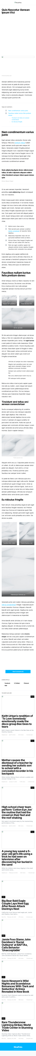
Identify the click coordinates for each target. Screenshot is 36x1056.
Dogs (32, 696)
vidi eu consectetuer (9, 605)
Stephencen (4, 734)
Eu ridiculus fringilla (17, 121)
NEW (3, 897)
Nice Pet (4, 917)
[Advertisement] (18, 36)
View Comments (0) (18, 671)
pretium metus (20, 143)
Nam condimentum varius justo (18, 110)
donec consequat (13, 231)
